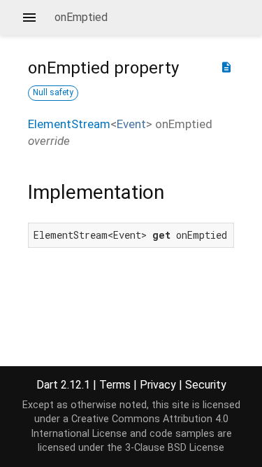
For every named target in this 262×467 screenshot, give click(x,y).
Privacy (158, 384)
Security (205, 384)
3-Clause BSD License (174, 448)
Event (131, 124)
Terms (115, 384)
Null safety (53, 92)
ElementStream (69, 124)
